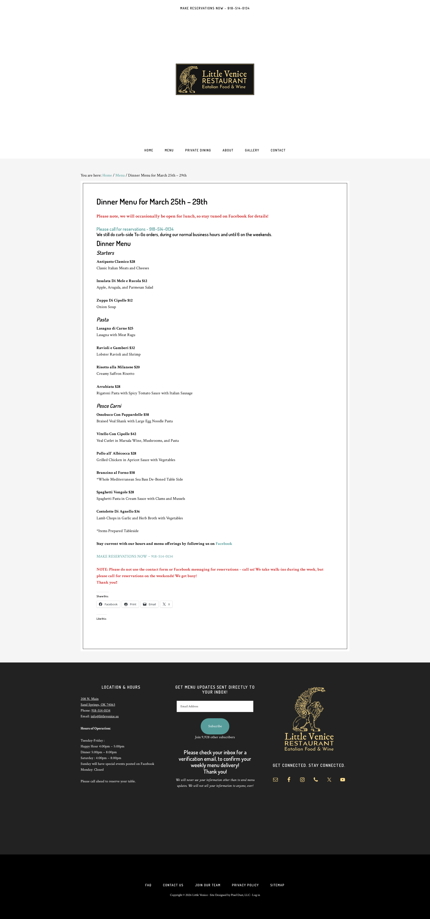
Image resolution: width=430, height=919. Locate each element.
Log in (256, 895)
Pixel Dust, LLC (240, 895)
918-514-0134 (100, 710)
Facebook (224, 543)
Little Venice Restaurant (215, 79)
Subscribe (215, 726)
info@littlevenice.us (105, 716)
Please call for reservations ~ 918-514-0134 (135, 229)
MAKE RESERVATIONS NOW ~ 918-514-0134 (135, 556)
